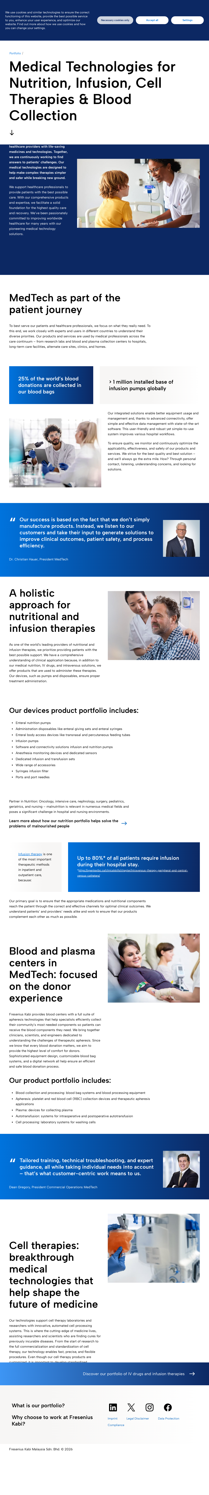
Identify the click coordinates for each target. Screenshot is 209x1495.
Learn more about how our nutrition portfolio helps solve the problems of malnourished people (63, 823)
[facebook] (168, 1407)
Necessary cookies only (115, 20)
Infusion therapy (30, 854)
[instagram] (149, 1407)
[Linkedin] (113, 1407)
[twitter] (131, 1407)
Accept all (152, 20)
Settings (188, 20)
